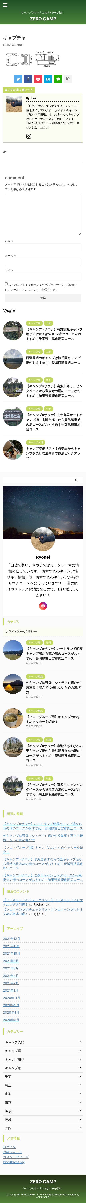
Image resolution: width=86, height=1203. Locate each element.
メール (10, 255)
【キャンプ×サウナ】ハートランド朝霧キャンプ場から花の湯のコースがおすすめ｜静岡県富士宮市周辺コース (54, 653)
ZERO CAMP (43, 18)
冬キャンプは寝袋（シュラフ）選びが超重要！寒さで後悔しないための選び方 (53, 687)
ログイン (9, 1147)
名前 (9, 241)
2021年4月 (11, 976)
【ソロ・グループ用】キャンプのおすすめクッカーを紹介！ (43, 849)
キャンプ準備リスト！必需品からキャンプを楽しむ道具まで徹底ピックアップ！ (53, 453)
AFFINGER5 (42, 1197)
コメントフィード (16, 1157)
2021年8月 (11, 968)
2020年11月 (11, 998)
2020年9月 (11, 1005)
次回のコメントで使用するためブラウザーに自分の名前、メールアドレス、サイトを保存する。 (40, 287)
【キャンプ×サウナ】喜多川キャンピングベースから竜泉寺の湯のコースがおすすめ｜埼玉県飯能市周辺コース (54, 391)
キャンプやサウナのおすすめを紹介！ (43, 1188)
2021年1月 (10, 990)
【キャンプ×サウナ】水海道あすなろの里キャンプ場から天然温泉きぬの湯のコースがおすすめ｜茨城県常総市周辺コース (43, 863)
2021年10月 (11, 953)
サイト (9, 270)
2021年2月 (11, 983)
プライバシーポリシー (21, 631)
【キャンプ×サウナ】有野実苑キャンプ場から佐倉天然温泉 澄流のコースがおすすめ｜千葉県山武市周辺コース (54, 334)
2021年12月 (11, 939)
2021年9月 (11, 961)
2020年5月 (11, 1020)
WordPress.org (14, 1162)
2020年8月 (11, 1012)
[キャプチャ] (48, 79)
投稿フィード (12, 1152)
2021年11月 (11, 946)
